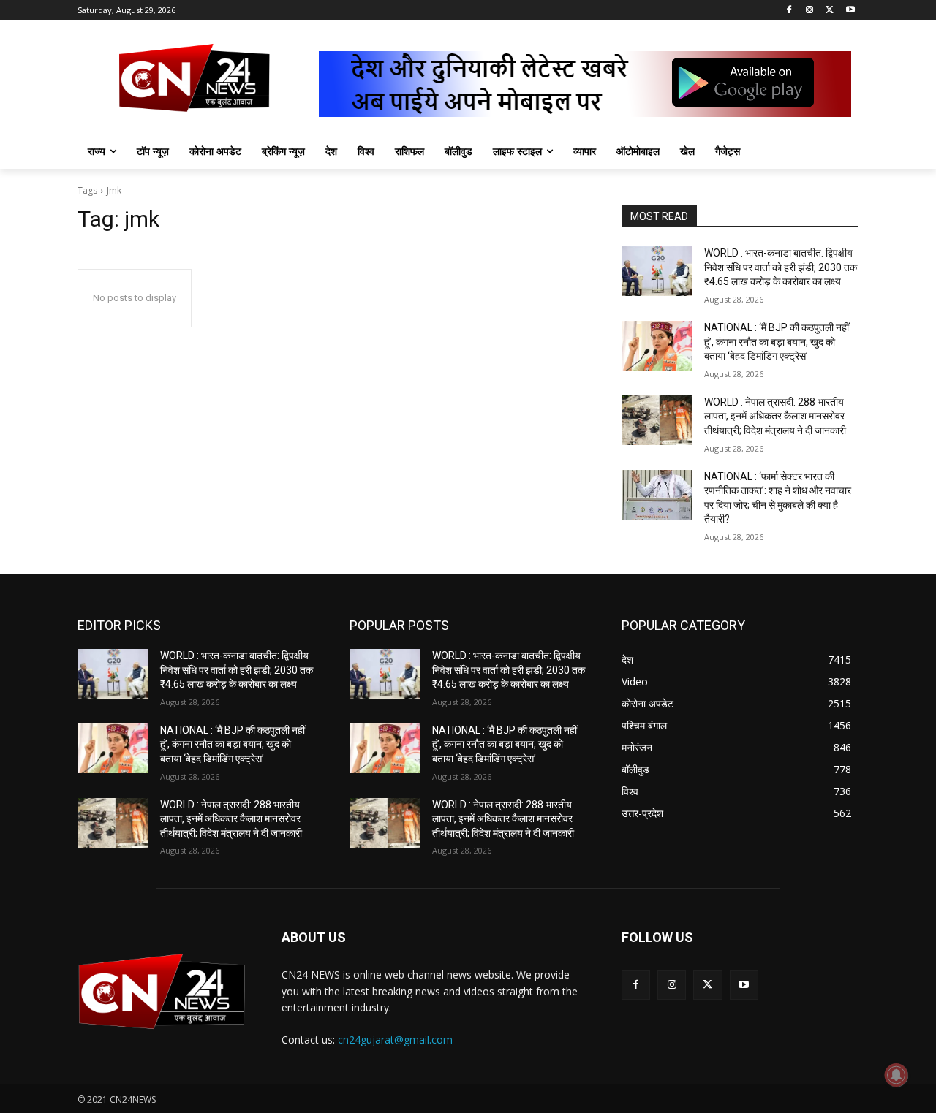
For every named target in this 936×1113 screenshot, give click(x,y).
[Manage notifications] (896, 1075)
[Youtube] (850, 10)
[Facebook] (789, 10)
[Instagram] (809, 10)
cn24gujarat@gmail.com (395, 1039)
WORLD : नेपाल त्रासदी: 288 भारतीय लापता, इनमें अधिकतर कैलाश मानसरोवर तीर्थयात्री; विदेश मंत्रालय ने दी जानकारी (775, 416)
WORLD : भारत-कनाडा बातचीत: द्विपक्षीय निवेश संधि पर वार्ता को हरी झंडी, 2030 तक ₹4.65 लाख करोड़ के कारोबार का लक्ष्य (780, 267)
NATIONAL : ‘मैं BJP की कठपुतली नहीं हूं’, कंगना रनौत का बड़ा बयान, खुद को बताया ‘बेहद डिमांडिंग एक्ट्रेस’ (776, 342)
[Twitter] (829, 10)
